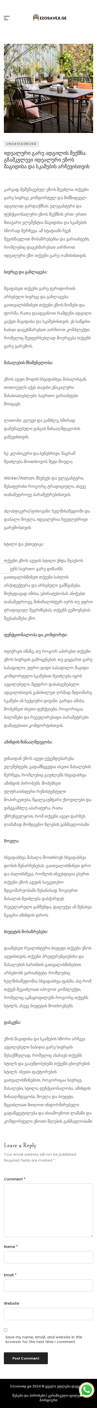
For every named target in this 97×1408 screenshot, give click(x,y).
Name (11, 1246)
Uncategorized (21, 144)
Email (10, 1275)
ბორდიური (48, 1400)
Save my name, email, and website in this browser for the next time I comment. (43, 1339)
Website (11, 1303)
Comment (15, 1179)
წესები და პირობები (29, 1395)
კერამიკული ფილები (65, 1395)
